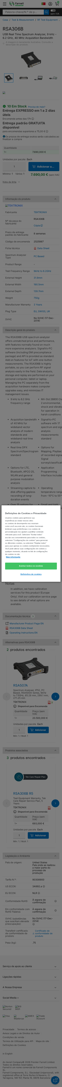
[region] (30, 543)
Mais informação (13, 557)
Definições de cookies (31, 574)
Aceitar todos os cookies (31, 566)
